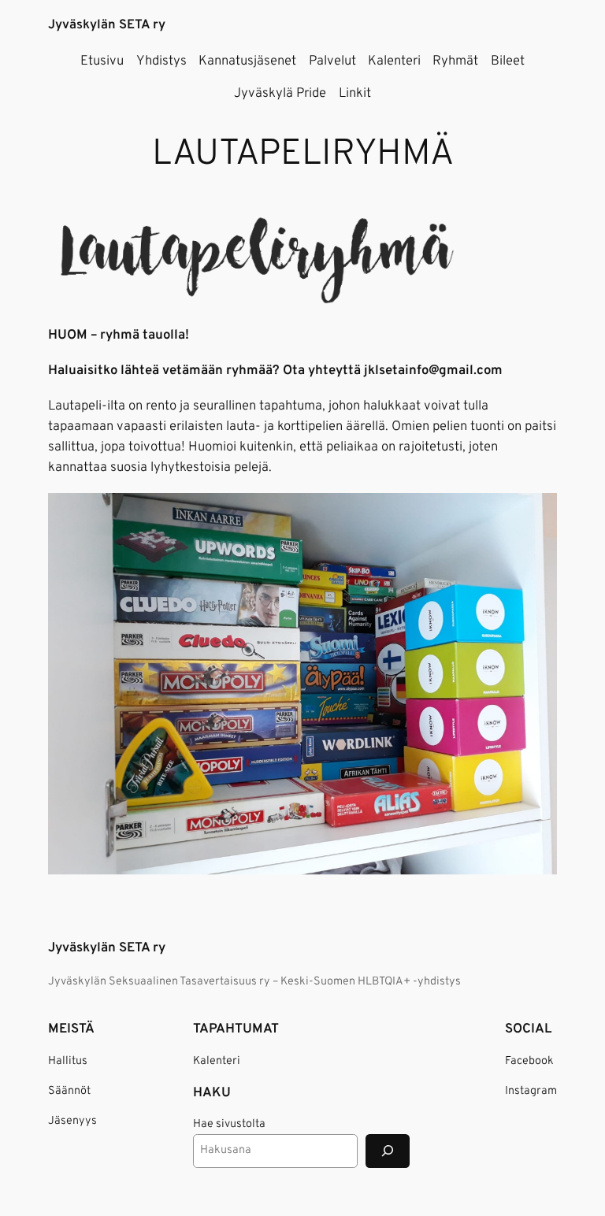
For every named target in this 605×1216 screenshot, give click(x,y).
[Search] (388, 1151)
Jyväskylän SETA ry (106, 25)
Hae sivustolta (229, 1124)
